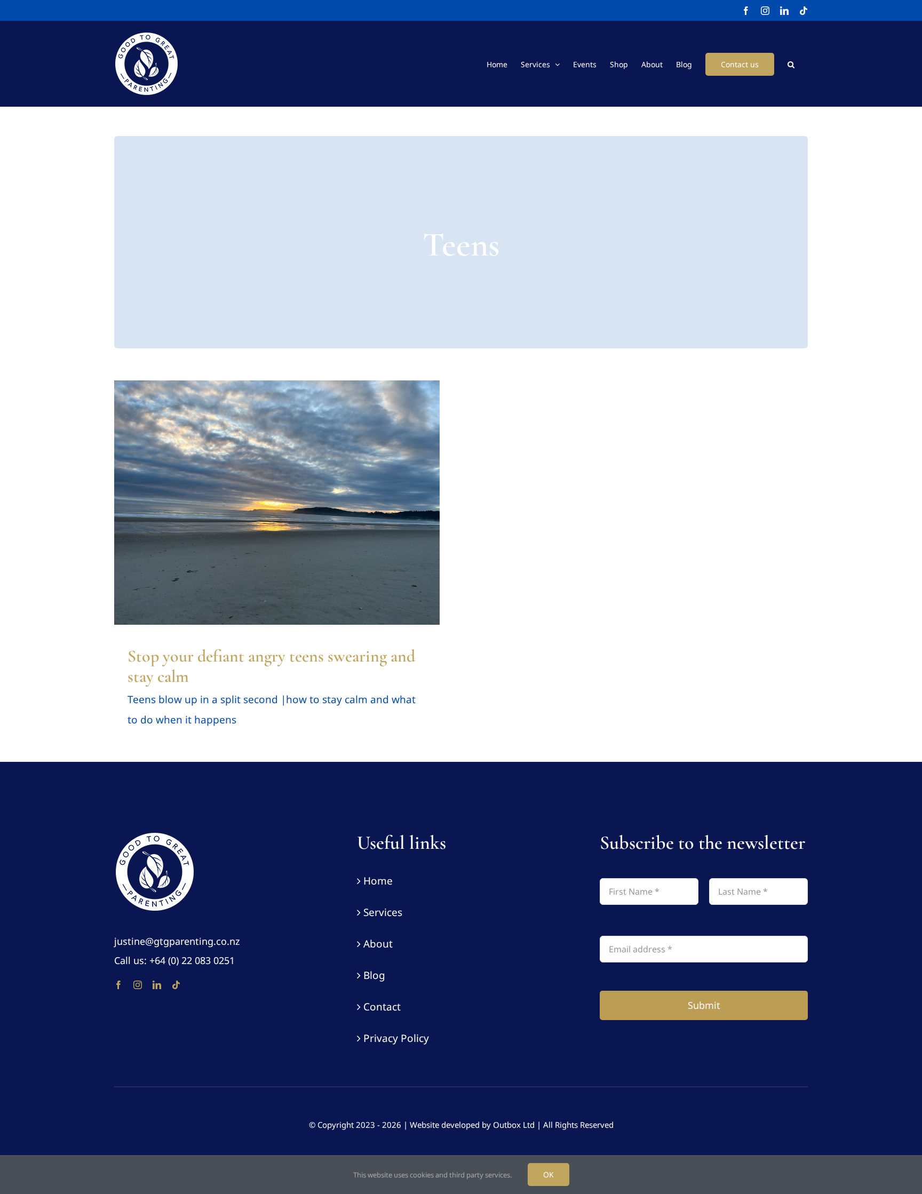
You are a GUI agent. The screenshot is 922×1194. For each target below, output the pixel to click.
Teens (370, 517)
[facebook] (118, 985)
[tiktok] (176, 985)
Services (382, 912)
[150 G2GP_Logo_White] (154, 836)
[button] (791, 63)
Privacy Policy (396, 1038)
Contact (382, 1007)
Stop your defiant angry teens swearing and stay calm (271, 666)
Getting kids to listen (294, 517)
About (378, 944)
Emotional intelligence (175, 517)
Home (378, 881)
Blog (374, 975)
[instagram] (137, 985)
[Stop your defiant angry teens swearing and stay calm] (277, 502)
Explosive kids (236, 517)
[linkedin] (157, 985)
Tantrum (343, 517)
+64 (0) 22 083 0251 (192, 960)
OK (548, 1174)
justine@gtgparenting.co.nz (177, 941)
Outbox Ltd (514, 1124)
